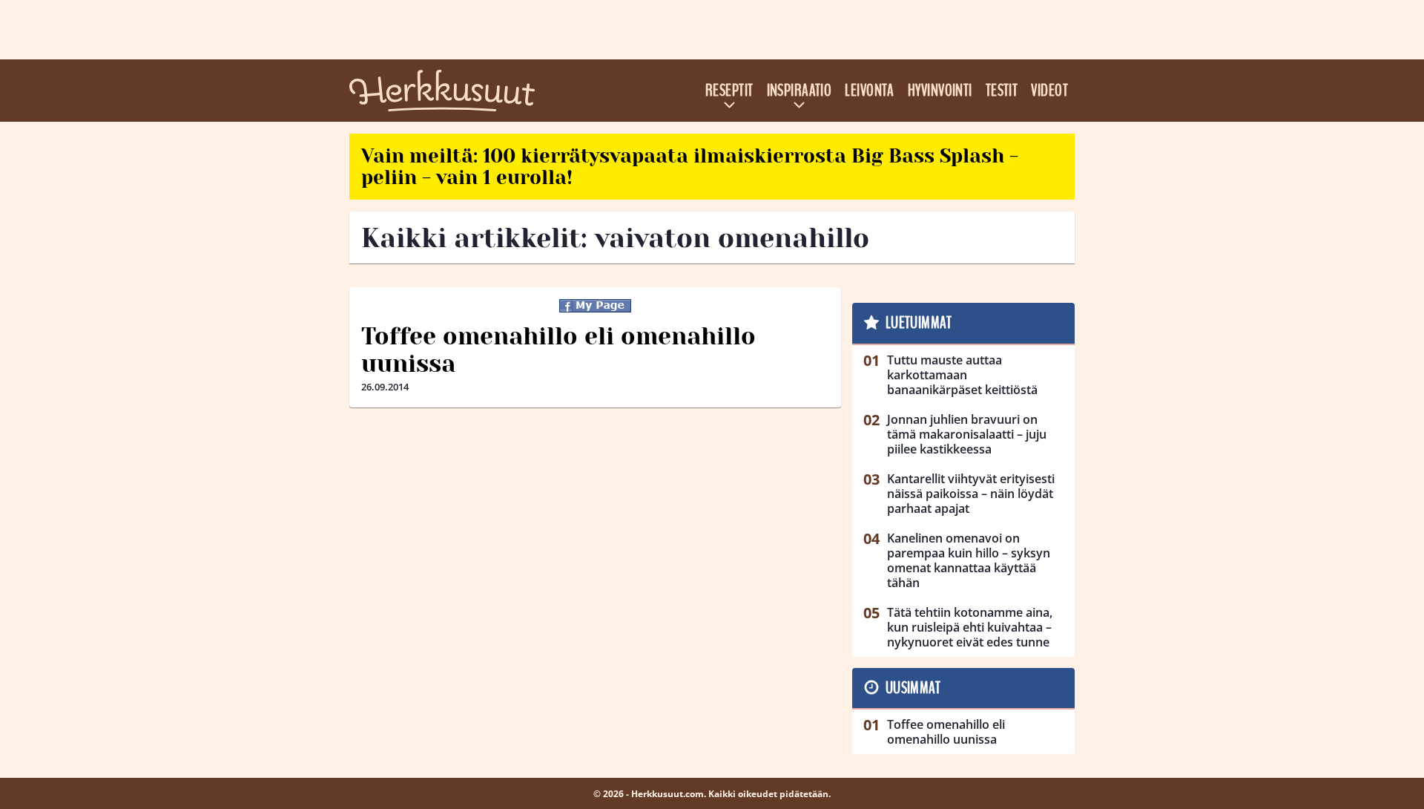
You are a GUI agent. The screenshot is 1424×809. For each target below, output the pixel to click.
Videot (1049, 90)
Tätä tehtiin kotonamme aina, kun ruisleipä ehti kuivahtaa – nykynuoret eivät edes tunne (969, 627)
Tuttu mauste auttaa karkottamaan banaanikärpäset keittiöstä (962, 375)
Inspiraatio (799, 90)
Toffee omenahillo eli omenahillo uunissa (558, 350)
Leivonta (869, 90)
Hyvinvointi (940, 90)
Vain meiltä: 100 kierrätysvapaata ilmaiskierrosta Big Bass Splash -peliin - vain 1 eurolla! (689, 167)
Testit (1002, 90)
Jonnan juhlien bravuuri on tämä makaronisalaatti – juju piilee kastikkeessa (966, 434)
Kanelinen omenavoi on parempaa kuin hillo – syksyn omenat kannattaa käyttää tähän (968, 560)
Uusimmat (913, 688)
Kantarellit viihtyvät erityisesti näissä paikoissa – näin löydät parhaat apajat (971, 494)
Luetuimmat (919, 323)
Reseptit (729, 90)
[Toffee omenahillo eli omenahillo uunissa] (595, 305)
